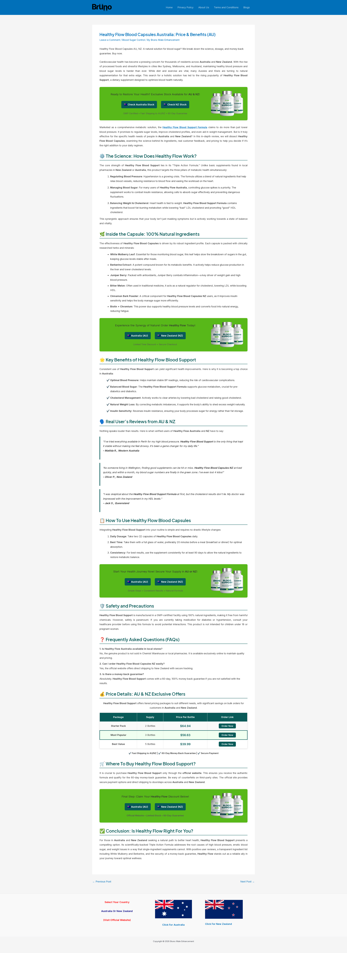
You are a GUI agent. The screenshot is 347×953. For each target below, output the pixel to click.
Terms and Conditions (226, 7)
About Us (203, 7)
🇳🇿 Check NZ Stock (175, 104)
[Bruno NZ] (224, 909)
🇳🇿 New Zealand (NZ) (170, 335)
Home (169, 7)
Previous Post (101, 881)
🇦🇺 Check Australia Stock (139, 104)
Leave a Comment (109, 39)
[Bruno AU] (173, 908)
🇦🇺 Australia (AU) (137, 335)
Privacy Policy (185, 7)
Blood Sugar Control (133, 39)
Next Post (247, 881)
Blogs (246, 7)
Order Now (227, 726)
